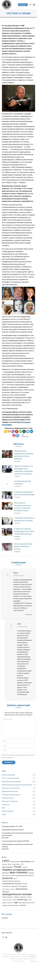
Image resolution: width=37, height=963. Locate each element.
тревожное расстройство (8, 905)
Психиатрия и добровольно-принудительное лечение (24, 519)
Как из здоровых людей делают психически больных (23, 546)
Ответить (29, 614)
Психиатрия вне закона (9, 830)
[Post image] (7, 454)
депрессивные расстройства (25, 875)
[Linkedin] (31, 431)
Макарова (4, 864)
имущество (25, 883)
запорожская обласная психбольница (11, 881)
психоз (4, 899)
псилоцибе (16, 897)
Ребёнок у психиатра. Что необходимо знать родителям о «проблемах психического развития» (23, 470)
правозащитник (21, 889)
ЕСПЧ (33, 861)
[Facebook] (17, 435)
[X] (24, 431)
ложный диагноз (6, 886)
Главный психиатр (15, 861)
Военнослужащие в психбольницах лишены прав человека (17, 845)
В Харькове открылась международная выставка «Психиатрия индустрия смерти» (24, 532)
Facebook (5, 918)
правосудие (5, 891)
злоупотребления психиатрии (11, 884)
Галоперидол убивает (9, 826)
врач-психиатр (18, 872)
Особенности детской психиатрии (22, 482)
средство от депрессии (7, 902)
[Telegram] (27, 431)
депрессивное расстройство (9, 875)
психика (29, 897)
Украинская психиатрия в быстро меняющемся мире (24, 493)
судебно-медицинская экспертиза (26, 902)
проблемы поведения (7, 897)
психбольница (23, 897)
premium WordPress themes (20, 959)
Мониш (9, 864)
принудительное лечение (17, 894)
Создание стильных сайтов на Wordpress (15, 956)
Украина (7, 870)
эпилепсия (23, 905)
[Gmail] (9, 431)
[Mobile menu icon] (34, 5)
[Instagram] (14, 435)
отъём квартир (5, 889)
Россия (17, 867)
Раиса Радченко (7, 867)
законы (15, 878)
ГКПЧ (5, 861)
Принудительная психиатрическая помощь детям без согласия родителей (23, 455)
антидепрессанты (23, 870)
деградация (31, 873)
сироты (30, 899)
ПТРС (22, 864)
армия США (5, 873)
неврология (14, 886)
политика (12, 889)
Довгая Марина (25, 861)
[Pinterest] (16, 431)
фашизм (17, 905)
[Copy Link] (5, 431)
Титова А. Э (25, 867)
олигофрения (23, 886)
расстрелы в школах (11, 899)
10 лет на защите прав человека (12, 841)
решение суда (22, 900)
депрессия (7, 878)
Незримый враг (16, 864)
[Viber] (13, 431)
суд (15, 902)
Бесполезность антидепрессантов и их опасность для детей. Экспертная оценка (22, 506)
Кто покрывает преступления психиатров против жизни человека (17, 834)
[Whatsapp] (20, 431)
